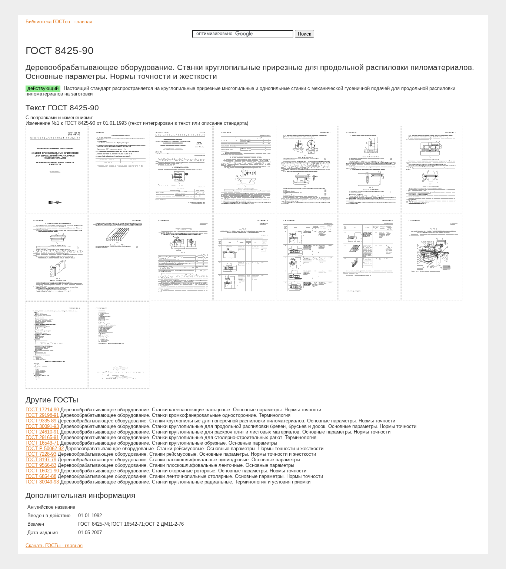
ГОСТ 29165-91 (42, 437)
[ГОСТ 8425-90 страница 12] (307, 299)
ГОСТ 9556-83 (41, 465)
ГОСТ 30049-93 (42, 482)
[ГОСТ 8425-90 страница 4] (244, 212)
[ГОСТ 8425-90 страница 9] (119, 299)
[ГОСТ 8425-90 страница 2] (119, 212)
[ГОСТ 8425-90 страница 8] (57, 299)
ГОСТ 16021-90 (42, 470)
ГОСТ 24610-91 (42, 432)
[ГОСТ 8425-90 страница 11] (244, 299)
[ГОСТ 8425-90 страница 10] (182, 299)
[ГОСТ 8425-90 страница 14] (432, 299)
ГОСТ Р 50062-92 (45, 448)
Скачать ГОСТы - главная (54, 545)
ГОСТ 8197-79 (41, 459)
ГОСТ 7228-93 (41, 454)
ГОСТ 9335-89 (41, 421)
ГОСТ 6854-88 (41, 476)
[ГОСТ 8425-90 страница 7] (432, 212)
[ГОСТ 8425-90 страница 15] (57, 387)
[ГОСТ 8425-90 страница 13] (370, 299)
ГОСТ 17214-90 (42, 409)
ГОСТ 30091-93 (42, 426)
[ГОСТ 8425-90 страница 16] (119, 387)
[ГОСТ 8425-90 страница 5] (307, 212)
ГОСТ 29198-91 (42, 415)
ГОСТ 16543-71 (42, 443)
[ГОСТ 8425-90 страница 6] (370, 212)
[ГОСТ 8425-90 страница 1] (57, 212)
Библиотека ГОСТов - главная (59, 21)
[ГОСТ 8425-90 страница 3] (182, 212)
